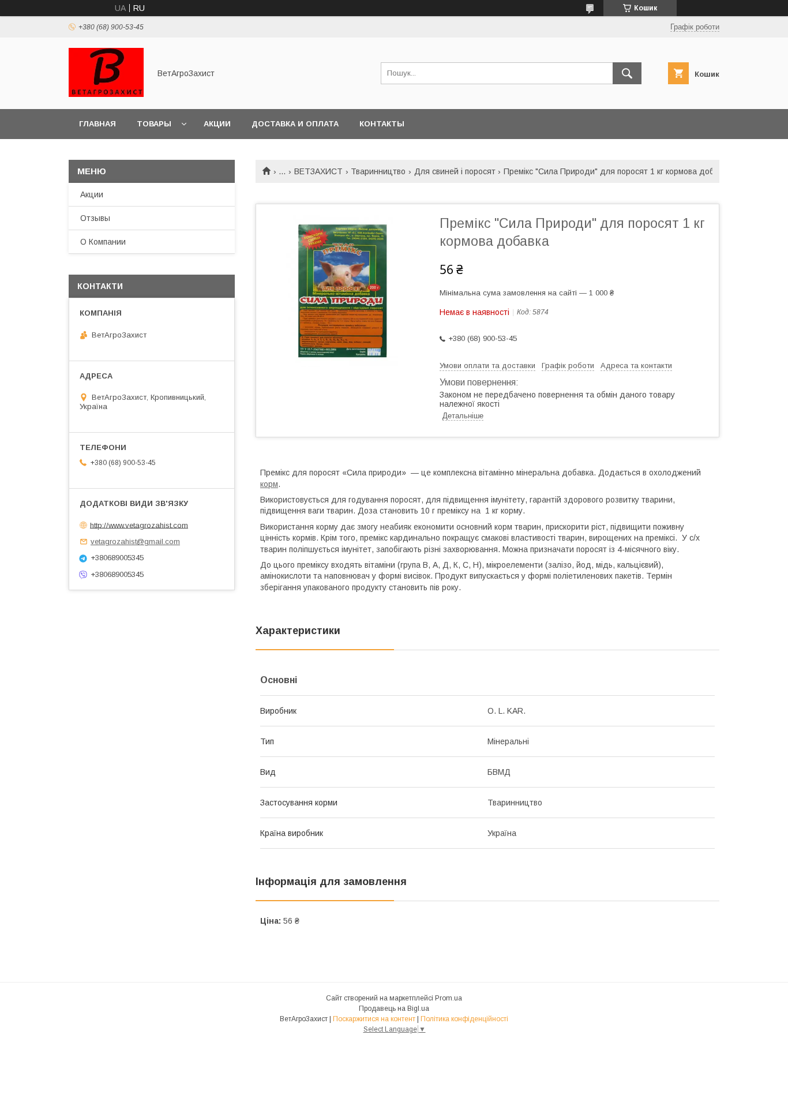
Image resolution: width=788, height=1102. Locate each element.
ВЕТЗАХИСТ (318, 171)
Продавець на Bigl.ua (394, 1008)
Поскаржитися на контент (374, 1019)
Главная (97, 123)
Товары (154, 123)
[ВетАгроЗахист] (106, 94)
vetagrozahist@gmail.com (135, 541)
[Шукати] (627, 73)
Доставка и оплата (295, 123)
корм (269, 484)
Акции (217, 123)
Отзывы (95, 218)
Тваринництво (378, 171)
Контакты (381, 123)
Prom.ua (448, 998)
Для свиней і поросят (455, 171)
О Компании (103, 241)
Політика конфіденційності (464, 1019)
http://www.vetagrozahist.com (139, 524)
